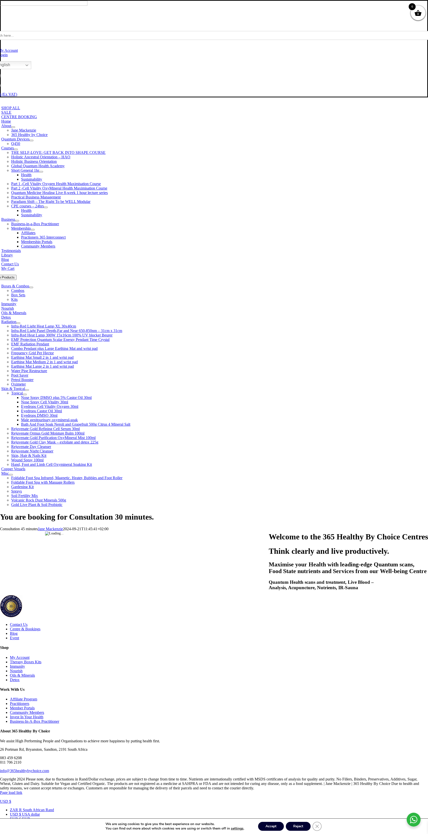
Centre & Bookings (25, 629)
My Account (19, 657)
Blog (14, 633)
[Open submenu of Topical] (25, 394)
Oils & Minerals (22, 675)
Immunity (17, 666)
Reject (298, 826)
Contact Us (18, 624)
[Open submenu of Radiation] (18, 323)
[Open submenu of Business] (17, 221)
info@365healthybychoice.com (24, 771)
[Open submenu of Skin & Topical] (27, 390)
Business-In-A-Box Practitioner (34, 721)
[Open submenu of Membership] (33, 229)
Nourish (16, 671)
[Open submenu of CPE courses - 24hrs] (46, 207)
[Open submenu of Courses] (16, 149)
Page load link (11, 792)
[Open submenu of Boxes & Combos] (31, 287)
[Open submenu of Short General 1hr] (41, 171)
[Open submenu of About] (13, 127)
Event (14, 638)
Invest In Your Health (26, 717)
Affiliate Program (23, 699)
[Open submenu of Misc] (11, 474)
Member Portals (22, 708)
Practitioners (19, 703)
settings (237, 828)
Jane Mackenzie (50, 529)
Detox (15, 680)
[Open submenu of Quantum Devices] (31, 140)
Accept (271, 826)
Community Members (27, 712)
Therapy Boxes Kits (25, 662)
